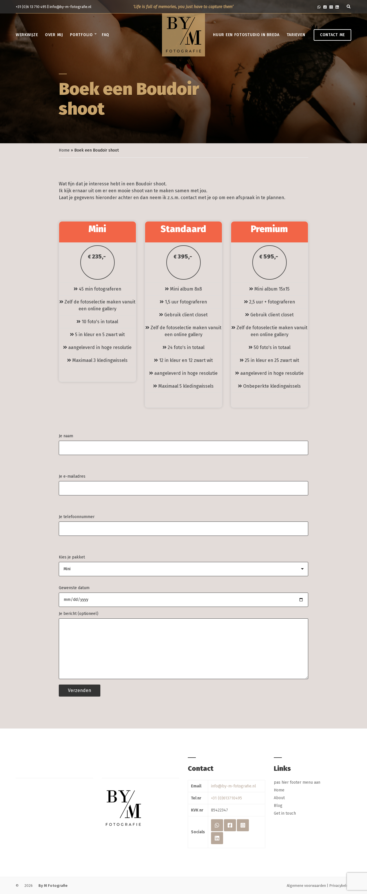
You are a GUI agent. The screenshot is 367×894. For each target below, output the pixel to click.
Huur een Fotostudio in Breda (246, 34)
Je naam (66, 436)
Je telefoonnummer (77, 516)
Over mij (54, 34)
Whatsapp (319, 7)
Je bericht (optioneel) (78, 613)
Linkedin (337, 7)
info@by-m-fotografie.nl (70, 7)
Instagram (331, 7)
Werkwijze (27, 34)
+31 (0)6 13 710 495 (31, 7)
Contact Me (332, 34)
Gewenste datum (74, 587)
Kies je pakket (72, 557)
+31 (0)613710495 (226, 798)
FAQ (105, 34)
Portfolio (81, 34)
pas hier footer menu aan (297, 782)
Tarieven (296, 34)
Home (64, 150)
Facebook (325, 7)
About (279, 797)
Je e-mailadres (72, 476)
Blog (278, 805)
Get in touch (285, 813)
